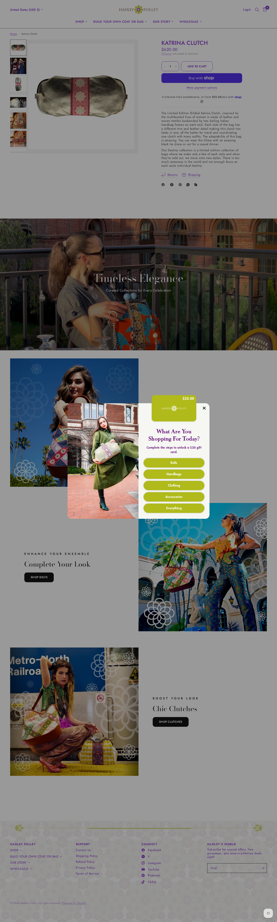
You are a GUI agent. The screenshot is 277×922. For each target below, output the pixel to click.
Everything (174, 507)
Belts (174, 462)
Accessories (174, 496)
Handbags (174, 473)
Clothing (174, 485)
